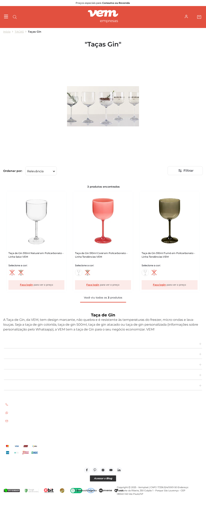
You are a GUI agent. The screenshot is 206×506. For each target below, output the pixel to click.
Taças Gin (34, 31)
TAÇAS (19, 31)
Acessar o (103, 478)
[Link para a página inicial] (6, 32)
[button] (15, 17)
